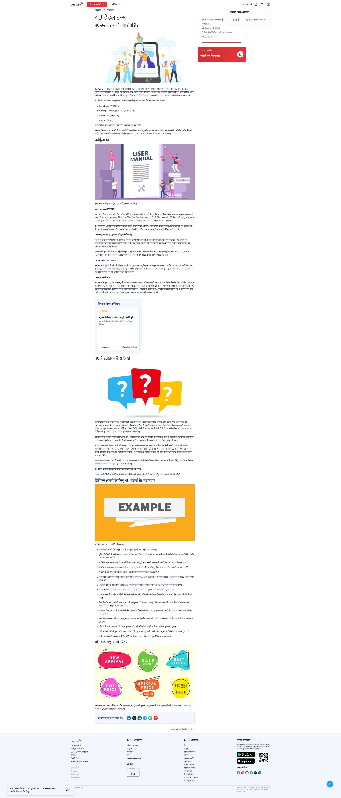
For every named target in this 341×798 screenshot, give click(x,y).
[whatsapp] (150, 718)
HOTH (99, 708)
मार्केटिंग (168, 425)
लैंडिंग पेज (176, 95)
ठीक (68, 790)
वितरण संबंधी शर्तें (75, 778)
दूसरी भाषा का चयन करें (257, 19)
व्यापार (186, 755)
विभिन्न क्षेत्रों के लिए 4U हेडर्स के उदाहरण (217, 32)
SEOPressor (109, 708)
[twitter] (255, 773)
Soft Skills (188, 761)
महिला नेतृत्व (188, 771)
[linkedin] (139, 718)
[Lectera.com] (77, 4)
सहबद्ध (73, 755)
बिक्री (186, 748)
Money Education (191, 777)
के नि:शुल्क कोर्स (189, 780)
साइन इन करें (247, 4)
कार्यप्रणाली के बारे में (77, 748)
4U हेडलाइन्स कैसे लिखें (211, 28)
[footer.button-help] (330, 784)
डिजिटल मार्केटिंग (189, 752)
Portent (121, 708)
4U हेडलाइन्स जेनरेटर (210, 36)
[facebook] (129, 718)
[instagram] (242, 772)
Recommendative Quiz (136, 758)
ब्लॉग (128, 755)
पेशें (185, 745)
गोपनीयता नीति (75, 774)
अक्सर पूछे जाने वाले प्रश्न (79, 761)
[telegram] (145, 718)
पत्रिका (129, 748)
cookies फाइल (47, 788)
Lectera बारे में (76, 745)
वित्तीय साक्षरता (189, 764)
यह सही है (235, 19)
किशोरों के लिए (188, 774)
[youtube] (247, 772)
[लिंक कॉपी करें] (155, 718)
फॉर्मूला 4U (206, 24)
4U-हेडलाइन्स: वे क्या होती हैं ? (213, 19)
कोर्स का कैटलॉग (132, 745)
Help (133, 773)
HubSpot (188, 705)
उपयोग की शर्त (75, 768)
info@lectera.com (134, 768)
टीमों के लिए (74, 758)
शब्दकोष (98, 10)
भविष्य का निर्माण (189, 768)
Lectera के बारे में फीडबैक (79, 752)
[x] (134, 718)
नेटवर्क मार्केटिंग (189, 758)
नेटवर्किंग (184, 452)
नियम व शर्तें (74, 771)
